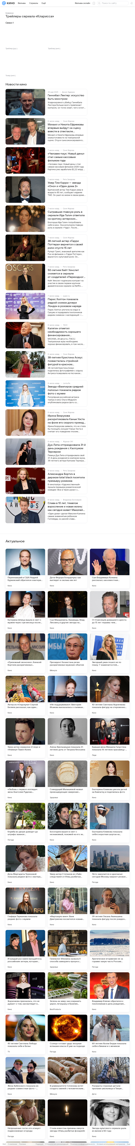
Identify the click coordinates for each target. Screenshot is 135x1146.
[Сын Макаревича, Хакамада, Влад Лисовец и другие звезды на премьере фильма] (67, 611)
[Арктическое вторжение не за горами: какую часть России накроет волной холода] (109, 950)
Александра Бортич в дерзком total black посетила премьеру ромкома (66, 477)
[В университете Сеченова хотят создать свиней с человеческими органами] (67, 1077)
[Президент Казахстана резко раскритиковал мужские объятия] (67, 653)
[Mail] (4, 3)
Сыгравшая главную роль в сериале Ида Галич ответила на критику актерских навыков (66, 215)
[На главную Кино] (10, 3)
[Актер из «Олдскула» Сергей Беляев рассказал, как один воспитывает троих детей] (25, 696)
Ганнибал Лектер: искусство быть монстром (66, 97)
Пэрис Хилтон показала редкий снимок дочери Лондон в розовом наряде (64, 303)
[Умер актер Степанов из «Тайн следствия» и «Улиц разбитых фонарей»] (67, 865)
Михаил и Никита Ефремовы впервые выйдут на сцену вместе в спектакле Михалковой (66, 128)
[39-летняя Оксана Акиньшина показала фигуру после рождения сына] (109, 907)
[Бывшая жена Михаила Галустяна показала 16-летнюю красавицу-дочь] (109, 738)
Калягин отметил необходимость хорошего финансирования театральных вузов (64, 332)
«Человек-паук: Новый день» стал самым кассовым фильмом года (66, 157)
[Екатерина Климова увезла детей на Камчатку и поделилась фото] (109, 780)
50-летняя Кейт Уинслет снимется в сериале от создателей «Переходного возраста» (66, 274)
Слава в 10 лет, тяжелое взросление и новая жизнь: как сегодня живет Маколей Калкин (65, 507)
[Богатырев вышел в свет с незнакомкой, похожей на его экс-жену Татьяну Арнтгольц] (67, 823)
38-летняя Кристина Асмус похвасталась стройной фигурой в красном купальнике (65, 361)
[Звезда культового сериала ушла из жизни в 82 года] (109, 1119)
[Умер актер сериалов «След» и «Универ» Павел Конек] (25, 738)
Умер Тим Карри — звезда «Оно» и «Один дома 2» (64, 184)
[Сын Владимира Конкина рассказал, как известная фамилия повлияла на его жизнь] (109, 568)
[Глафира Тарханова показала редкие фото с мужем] (25, 907)
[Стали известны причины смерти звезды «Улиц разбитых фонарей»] (67, 1119)
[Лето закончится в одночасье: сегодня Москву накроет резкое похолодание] (109, 865)
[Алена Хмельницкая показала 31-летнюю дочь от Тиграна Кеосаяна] (67, 738)
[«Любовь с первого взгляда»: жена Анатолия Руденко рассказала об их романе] (25, 780)
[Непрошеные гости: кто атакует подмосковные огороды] (25, 1119)
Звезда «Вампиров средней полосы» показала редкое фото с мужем (65, 390)
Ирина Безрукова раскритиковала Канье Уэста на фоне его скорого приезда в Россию (66, 419)
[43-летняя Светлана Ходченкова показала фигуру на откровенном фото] (109, 696)
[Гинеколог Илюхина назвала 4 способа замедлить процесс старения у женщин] (67, 950)
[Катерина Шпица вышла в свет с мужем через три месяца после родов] (25, 611)
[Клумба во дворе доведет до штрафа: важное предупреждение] (25, 823)
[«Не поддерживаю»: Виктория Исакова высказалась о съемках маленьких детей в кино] (67, 696)
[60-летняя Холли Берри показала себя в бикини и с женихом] (109, 1034)
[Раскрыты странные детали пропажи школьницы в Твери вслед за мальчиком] (109, 1077)
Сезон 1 (10, 23)
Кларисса (9, 13)
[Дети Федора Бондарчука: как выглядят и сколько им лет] (67, 568)
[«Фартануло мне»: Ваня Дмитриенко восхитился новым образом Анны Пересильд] (67, 907)
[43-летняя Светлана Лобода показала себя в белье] (25, 1034)
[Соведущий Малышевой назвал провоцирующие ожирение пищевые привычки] (67, 780)
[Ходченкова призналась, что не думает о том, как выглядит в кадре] (25, 992)
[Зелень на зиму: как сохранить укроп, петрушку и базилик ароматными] (67, 992)
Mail (4, 1144)
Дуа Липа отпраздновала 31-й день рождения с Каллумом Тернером (67, 448)
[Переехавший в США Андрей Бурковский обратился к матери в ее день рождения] (25, 568)
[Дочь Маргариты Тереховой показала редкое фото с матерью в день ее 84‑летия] (25, 865)
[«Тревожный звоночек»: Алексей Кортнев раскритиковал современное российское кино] (25, 653)
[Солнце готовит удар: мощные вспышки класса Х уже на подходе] (67, 1034)
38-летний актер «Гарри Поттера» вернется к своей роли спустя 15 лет (65, 244)
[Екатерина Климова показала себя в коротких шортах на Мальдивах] (109, 823)
